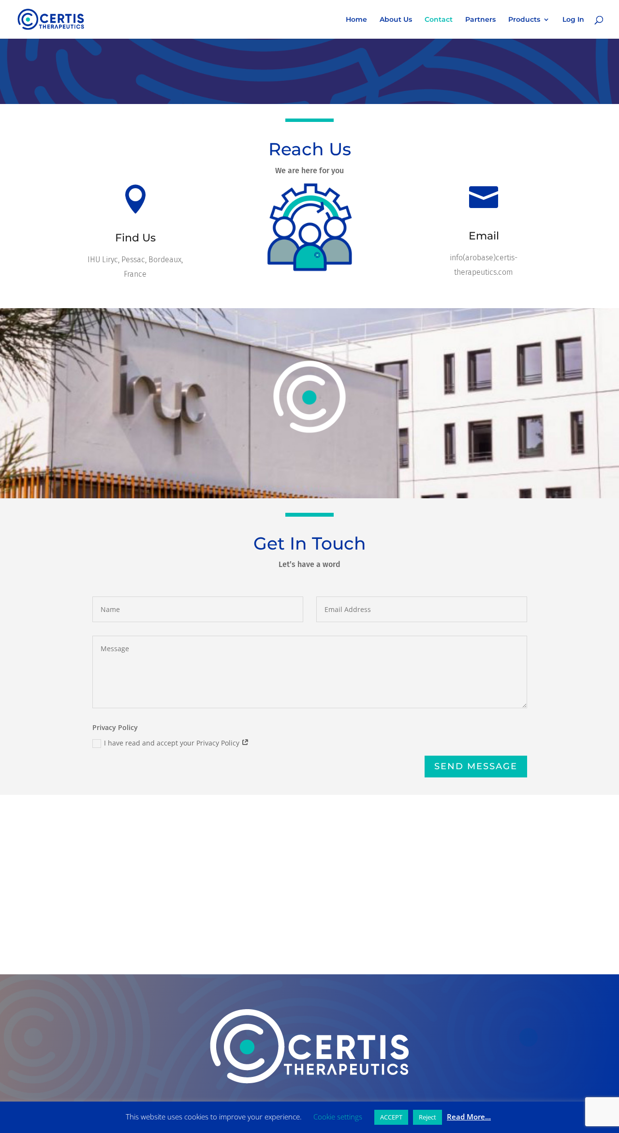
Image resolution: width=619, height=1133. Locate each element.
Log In (573, 20)
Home (356, 20)
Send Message (475, 766)
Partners (480, 20)
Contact (439, 20)
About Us (396, 20)
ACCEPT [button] (391, 1117)
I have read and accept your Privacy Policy (172, 742)
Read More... (469, 1116)
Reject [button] (427, 1117)
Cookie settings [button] (337, 1116)
